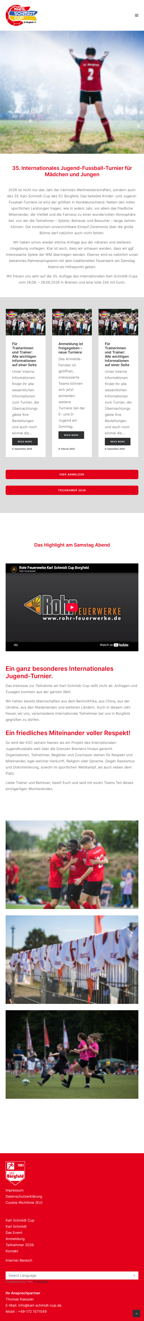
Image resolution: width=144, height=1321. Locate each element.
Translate (40, 1282)
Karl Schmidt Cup (20, 1220)
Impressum (15, 1190)
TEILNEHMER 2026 (72, 490)
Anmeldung (15, 1239)
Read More (25, 441)
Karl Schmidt (16, 1226)
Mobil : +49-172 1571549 (26, 1311)
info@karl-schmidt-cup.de (39, 1305)
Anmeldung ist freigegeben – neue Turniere (70, 348)
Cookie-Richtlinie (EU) (24, 1202)
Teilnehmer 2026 (20, 1245)
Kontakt (12, 1251)
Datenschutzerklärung (24, 1196)
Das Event (14, 1233)
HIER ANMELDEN (72, 474)
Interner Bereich (19, 1260)
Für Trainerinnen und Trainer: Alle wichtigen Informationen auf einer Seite (24, 354)
